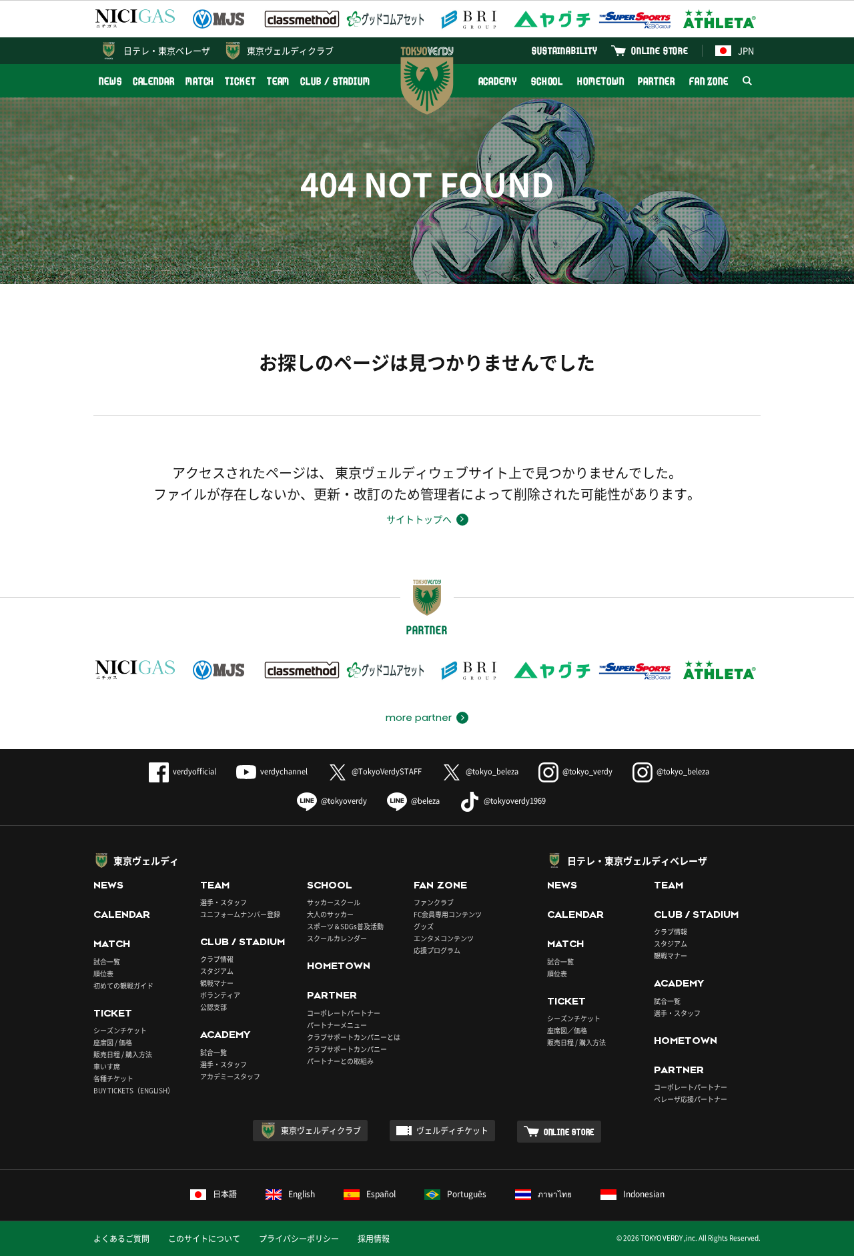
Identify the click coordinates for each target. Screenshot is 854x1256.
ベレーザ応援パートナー (690, 1099)
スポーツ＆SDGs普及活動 (345, 926)
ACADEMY (497, 81)
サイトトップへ (419, 519)
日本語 (225, 1194)
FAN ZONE (709, 81)
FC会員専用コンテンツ (448, 914)
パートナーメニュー (337, 1025)
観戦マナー (217, 983)
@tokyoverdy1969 (515, 800)
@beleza (425, 800)
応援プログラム (437, 950)
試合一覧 (106, 962)
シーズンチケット (120, 1030)
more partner (419, 717)
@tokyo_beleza (492, 771)
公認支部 (213, 1007)
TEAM (278, 81)
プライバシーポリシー (299, 1239)
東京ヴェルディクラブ (290, 50)
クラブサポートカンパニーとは (353, 1037)
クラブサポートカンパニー (347, 1049)
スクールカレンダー (337, 938)
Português (466, 1194)
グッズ (424, 926)
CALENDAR (154, 81)
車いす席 (106, 1066)
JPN (746, 50)
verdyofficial (194, 771)
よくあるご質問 (121, 1239)
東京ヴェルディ (146, 860)
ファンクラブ (434, 902)
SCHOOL (547, 81)
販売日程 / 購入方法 (122, 1054)
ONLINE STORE (660, 50)
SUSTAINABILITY (565, 50)
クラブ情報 (217, 959)
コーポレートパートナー (343, 1013)
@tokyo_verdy (587, 771)
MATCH (200, 81)
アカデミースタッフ (230, 1076)
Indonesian (644, 1194)
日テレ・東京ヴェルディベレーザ (637, 860)
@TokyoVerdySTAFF (387, 771)
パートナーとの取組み (340, 1061)
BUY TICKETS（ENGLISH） (133, 1090)
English (301, 1194)
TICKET (240, 81)
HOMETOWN (600, 81)
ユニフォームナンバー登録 (240, 914)
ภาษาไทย (555, 1194)
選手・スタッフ (223, 902)
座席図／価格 (567, 1030)
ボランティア (220, 995)
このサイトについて (204, 1239)
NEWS (110, 81)
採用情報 (374, 1239)
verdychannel (284, 771)
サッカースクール (333, 902)
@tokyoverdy (344, 800)
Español (381, 1194)
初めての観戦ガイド (123, 986)
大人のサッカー (330, 914)
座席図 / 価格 (112, 1042)
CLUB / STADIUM (335, 81)
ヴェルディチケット (452, 1131)
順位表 (103, 974)
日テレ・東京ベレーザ (166, 50)
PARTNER (656, 81)
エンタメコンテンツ (444, 938)
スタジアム (217, 971)
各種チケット (113, 1078)
